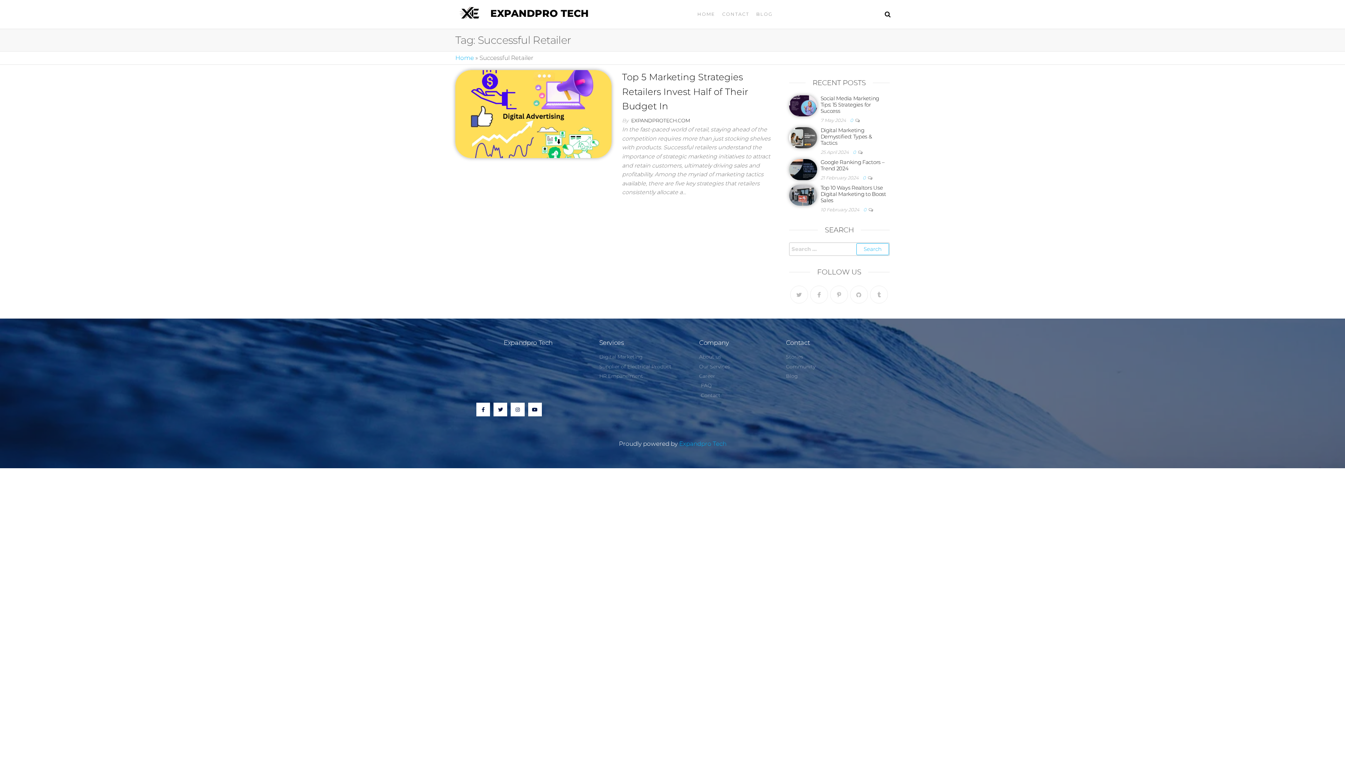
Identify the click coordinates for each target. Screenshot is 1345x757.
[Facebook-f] (483, 409)
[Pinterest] (839, 295)
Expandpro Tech (702, 443)
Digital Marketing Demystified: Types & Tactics (846, 136)
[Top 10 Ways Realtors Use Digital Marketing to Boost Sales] (803, 194)
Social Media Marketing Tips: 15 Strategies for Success (850, 104)
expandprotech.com (660, 120)
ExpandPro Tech (539, 13)
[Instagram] (517, 409)
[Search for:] (839, 249)
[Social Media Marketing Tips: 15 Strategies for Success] (803, 105)
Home (706, 14)
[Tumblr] (879, 295)
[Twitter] (799, 295)
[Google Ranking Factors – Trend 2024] (803, 169)
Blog (764, 14)
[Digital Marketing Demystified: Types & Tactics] (803, 137)
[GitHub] (859, 295)
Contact (735, 14)
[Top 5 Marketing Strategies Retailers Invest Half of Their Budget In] (533, 113)
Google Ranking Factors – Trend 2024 (853, 165)
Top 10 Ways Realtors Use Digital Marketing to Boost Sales (853, 194)
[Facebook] (819, 295)
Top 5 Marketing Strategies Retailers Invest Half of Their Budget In (685, 91)
